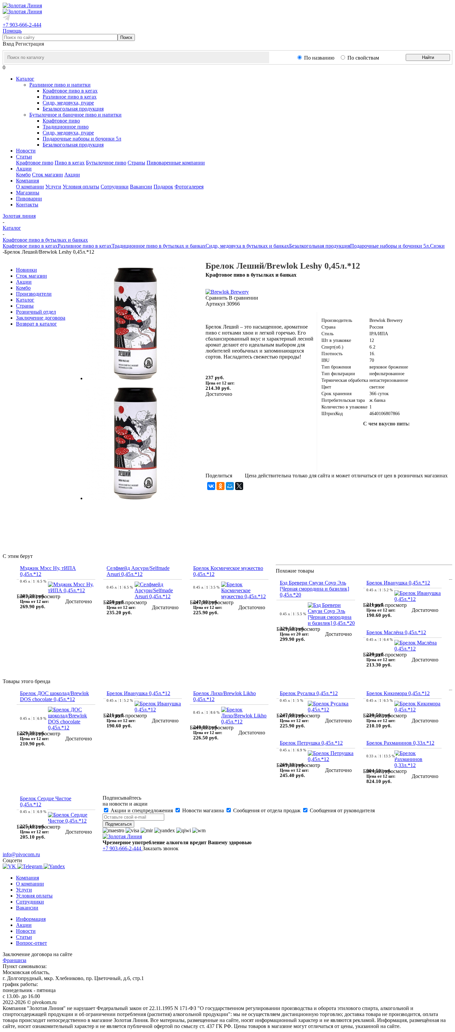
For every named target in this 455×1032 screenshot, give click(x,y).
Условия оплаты (81, 186)
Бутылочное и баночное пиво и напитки (75, 115)
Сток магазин (47, 174)
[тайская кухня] (333, 436)
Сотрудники (115, 186)
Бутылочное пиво (106, 162)
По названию (319, 58)
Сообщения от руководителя (341, 810)
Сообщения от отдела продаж (267, 810)
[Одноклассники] (221, 486)
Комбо (23, 174)
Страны (136, 162)
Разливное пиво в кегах (70, 97)
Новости (26, 931)
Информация (31, 919)
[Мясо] (386, 458)
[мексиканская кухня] (418, 436)
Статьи (24, 937)
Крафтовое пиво (61, 121)
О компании (30, 186)
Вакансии (141, 186)
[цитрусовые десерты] (365, 458)
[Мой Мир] (230, 486)
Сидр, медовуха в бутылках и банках (247, 246)
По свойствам (363, 58)
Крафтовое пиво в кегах (70, 91)
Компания (27, 878)
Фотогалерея (189, 186)
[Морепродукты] (375, 436)
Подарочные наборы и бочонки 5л (82, 138)
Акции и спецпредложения (141, 810)
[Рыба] (397, 436)
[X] (239, 486)
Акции (72, 174)
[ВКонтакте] (211, 486)
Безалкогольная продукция (73, 109)
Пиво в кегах (70, 162)
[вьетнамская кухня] (343, 458)
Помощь (12, 31)
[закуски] (429, 458)
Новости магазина (203, 810)
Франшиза (14, 960)
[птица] (407, 458)
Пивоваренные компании (176, 162)
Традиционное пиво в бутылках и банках (159, 246)
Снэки (437, 246)
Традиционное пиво (66, 126)
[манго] (439, 436)
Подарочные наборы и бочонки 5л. (390, 246)
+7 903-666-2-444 (22, 25)
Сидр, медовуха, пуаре (68, 103)
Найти (428, 57)
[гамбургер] (354, 436)
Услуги (53, 186)
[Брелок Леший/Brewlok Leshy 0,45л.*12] (135, 378)
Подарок (163, 186)
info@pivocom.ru (21, 854)
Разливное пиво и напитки (60, 85)
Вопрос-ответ (31, 943)
